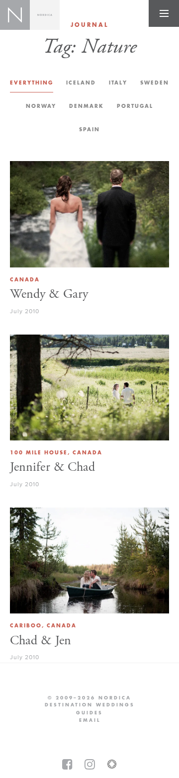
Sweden (154, 83)
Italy (118, 83)
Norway (41, 106)
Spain (89, 129)
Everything (31, 83)
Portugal (135, 106)
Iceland (81, 83)
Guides (89, 713)
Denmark (86, 106)
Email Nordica (89, 720)
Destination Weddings (90, 705)
